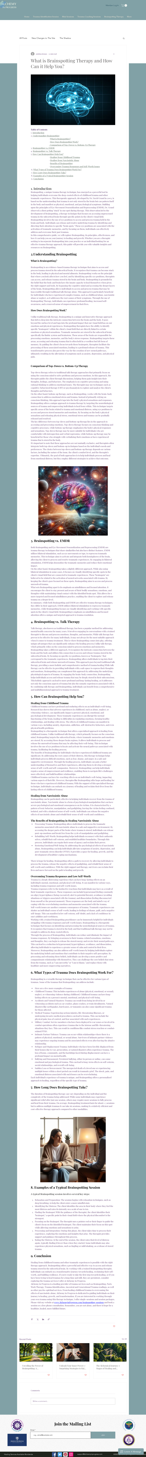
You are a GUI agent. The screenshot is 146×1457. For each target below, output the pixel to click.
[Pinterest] (65, 1454)
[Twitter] (60, 1454)
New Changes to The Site (43, 38)
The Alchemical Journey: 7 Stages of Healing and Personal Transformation (108, 1367)
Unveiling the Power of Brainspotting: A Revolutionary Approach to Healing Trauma (34, 1367)
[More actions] (113, 53)
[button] (124, 5)
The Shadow (65, 38)
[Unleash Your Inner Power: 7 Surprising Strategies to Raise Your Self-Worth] (73, 1352)
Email (32, 1430)
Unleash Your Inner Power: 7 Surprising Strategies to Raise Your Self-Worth (72, 1367)
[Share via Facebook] (32, 1319)
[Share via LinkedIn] (43, 1319)
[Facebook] (54, 1454)
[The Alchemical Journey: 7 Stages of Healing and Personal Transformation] (110, 1352)
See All (124, 1339)
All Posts (23, 38)
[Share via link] (49, 1319)
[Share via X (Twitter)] (37, 1319)
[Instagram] (71, 1454)
